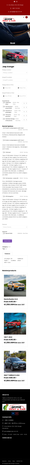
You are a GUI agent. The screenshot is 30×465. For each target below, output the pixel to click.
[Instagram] (16, 1)
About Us (4, 461)
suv (6, 248)
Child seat (16, 152)
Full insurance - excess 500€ (12, 107)
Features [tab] (7, 253)
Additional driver (12, 103)
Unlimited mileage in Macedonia (12, 119)
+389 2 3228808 (9, 420)
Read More (15, 306)
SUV (9, 246)
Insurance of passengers (13, 111)
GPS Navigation (16, 196)
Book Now (7, 241)
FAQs (13, 461)
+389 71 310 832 (16, 8)
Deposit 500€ (16, 233)
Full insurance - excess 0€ (16, 178)
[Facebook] (13, 413)
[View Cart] (26, 17)
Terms (9, 461)
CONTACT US (19, 461)
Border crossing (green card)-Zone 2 (16, 141)
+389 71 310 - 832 (9, 423)
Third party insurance (12, 115)
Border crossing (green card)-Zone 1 (16, 128)
